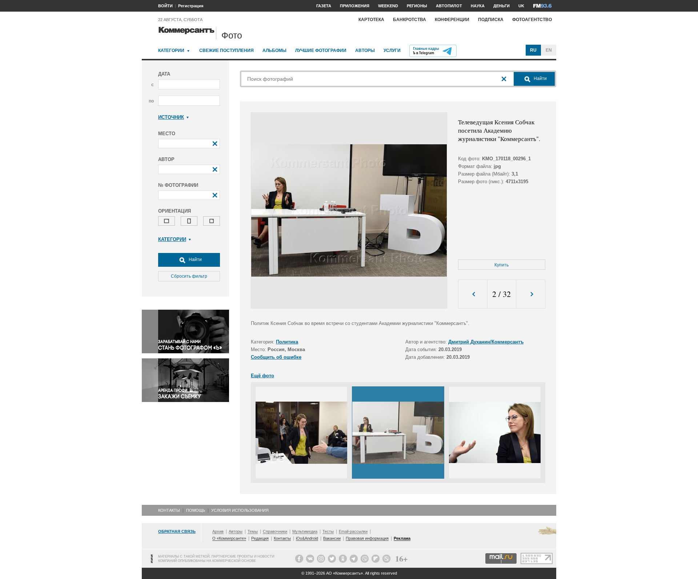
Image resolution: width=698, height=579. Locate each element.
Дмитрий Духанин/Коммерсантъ (486, 342)
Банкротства (409, 19)
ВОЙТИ (165, 6)
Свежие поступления (226, 50)
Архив (218, 531)
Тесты (328, 531)
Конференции (452, 19)
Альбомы (274, 50)
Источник (171, 117)
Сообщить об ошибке (276, 357)
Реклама (402, 538)
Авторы (365, 50)
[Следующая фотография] (530, 294)
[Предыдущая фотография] (472, 294)
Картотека (371, 19)
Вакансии (332, 538)
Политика (287, 342)
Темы (253, 531)
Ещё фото (262, 375)
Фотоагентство (532, 19)
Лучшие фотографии (320, 50)
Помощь (195, 510)
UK (521, 6)
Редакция (260, 538)
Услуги (392, 50)
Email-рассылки (353, 531)
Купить (501, 265)
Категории (171, 50)
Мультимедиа (304, 531)
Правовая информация (367, 538)
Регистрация (190, 6)
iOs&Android (307, 538)
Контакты (169, 510)
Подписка (491, 19)
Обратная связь (177, 531)
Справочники (275, 531)
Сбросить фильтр (189, 276)
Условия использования (240, 510)
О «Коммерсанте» (229, 538)
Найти (195, 259)
